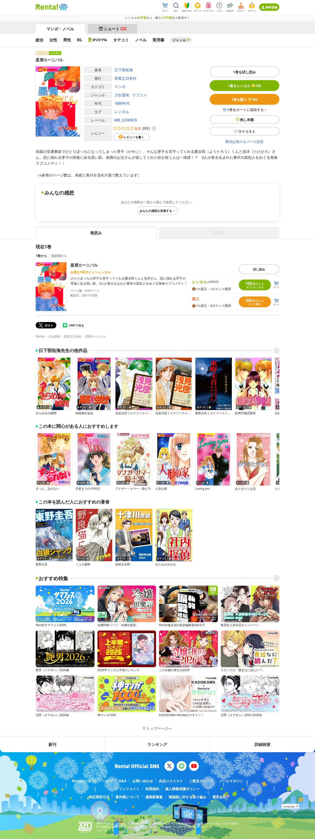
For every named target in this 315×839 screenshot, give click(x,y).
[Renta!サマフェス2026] (63, 7)
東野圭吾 (41, 564)
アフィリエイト (127, 788)
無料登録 (271, 7)
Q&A (122, 780)
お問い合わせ (142, 780)
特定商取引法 (99, 796)
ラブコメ (139, 94)
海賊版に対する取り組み (187, 796)
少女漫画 (121, 94)
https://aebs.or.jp (105, 830)
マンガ (120, 86)
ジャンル (179, 39)
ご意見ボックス (201, 780)
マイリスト (246, 131)
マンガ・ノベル (60, 28)
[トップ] (47, 7)
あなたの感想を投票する (156, 210)
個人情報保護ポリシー (182, 788)
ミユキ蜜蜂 (83, 564)
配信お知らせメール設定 (245, 141)
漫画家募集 (154, 796)
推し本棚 (247, 119)
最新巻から (59, 255)
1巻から (41, 255)
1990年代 (122, 103)
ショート (115, 28)
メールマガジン (231, 780)
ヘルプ (108, 780)
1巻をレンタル (244, 85)
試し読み (259, 269)
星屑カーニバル (84, 265)
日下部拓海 (123, 69)
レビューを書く (134, 137)
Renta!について (84, 780)
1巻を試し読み (244, 71)
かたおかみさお (165, 564)
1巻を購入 (244, 99)
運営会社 (219, 796)
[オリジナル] (97, 40)
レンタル (121, 111)
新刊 (52, 744)
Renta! (40, 336)
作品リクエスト (171, 780)
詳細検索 (262, 744)
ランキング (157, 744)
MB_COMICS (125, 119)
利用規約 (152, 788)
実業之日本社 (125, 78)
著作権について (127, 796)
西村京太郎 (122, 564)
